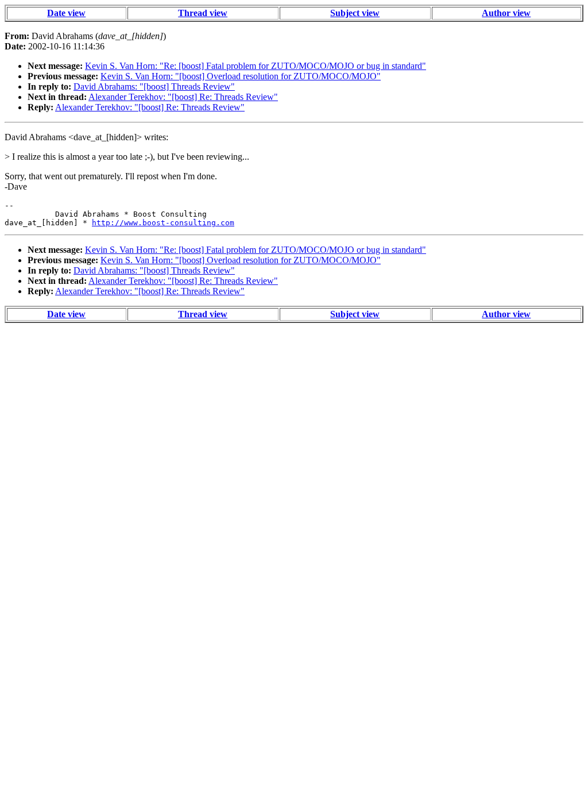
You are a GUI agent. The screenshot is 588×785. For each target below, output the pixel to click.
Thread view (202, 13)
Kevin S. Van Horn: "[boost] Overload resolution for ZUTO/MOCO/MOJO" (240, 76)
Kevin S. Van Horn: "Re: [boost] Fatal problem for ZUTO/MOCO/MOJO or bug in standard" (255, 66)
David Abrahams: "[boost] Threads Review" (154, 86)
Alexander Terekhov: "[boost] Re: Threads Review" (183, 97)
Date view (66, 13)
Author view (506, 13)
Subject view (355, 13)
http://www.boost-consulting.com (163, 222)
